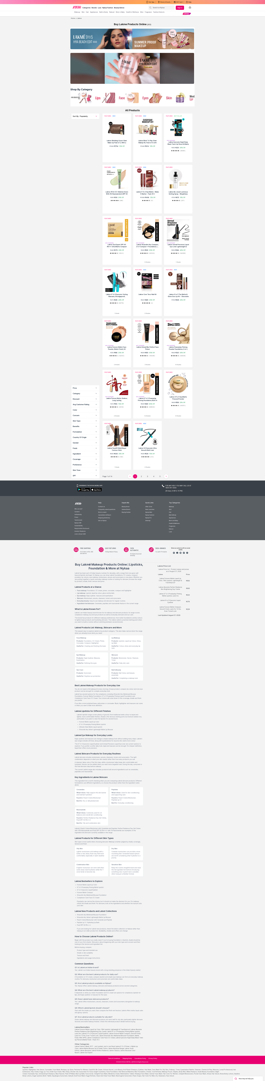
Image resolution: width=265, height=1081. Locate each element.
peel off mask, (70, 1074)
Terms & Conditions (114, 1058)
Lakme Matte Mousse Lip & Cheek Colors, (93, 1048)
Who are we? (78, 509)
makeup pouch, (167, 1072)
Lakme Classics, (114, 1050)
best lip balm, (80, 1074)
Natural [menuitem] (111, 12)
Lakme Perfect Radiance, (100, 1050)
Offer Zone (148, 506)
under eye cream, (55, 1072)
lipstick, (25, 1069)
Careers (77, 511)
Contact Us (101, 506)
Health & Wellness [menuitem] (132, 12)
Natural (171, 529)
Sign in (179, 8)
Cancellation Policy (140, 1058)
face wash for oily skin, (160, 1069)
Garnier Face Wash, (156, 1074)
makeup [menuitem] (77, 12)
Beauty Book (125, 506)
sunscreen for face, (86, 1072)
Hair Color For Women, (170, 1074)
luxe (99, 8)
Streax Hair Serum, (213, 1074)
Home (73, 18)
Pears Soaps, (137, 1076)
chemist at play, (206, 1069)
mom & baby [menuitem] (120, 12)
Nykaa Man (148, 512)
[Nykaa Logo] (77, 7)
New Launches (149, 509)
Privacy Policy (153, 1058)
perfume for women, (81, 1069)
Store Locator (102, 512)
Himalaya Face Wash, (142, 1074)
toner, (178, 1069)
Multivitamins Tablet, (127, 1074)
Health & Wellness (174, 523)
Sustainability (79, 525)
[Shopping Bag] (190, 7)
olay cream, (35, 1072)
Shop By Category (81, 89)
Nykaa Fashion (107, 8)
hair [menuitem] (87, 12)
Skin (170, 509)
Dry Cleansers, (161, 1076)
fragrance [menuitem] (148, 12)
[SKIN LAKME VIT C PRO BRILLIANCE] (175, 98)
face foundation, (112, 1072)
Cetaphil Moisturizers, (186, 1074)
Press (76, 517)
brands (94, 8)
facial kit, (92, 1069)
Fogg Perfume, (91, 1076)
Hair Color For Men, (148, 1076)
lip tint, (46, 1072)
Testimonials (78, 520)
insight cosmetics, (100, 1072)
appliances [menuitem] (94, 12)
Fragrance (172, 526)
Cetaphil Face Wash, (101, 1074)
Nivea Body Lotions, (227, 1074)
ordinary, (172, 1069)
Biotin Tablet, (47, 1076)
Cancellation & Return (104, 515)
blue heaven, (60, 1074)
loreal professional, (226, 1069)
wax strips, (66, 1072)
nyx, (36, 1074)
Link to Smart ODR (80, 534)
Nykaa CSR (78, 523)
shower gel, (74, 1072)
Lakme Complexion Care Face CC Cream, (101, 1038)
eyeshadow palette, (187, 1069)
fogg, (41, 1072)
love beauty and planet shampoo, (126, 1069)
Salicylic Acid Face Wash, (76, 1076)
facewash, (31, 1074)
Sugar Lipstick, (37, 1076)
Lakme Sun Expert (86, 1052)
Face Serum (170, 1076)
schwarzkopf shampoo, (47, 1074)
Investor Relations (80, 531)
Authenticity (78, 514)
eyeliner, (141, 1069)
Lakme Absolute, (85, 1050)
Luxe (170, 531)
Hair (170, 512)
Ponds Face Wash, (200, 1074)
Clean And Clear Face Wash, (105, 1076)
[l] (132, 39)
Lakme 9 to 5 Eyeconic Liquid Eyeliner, (95, 1033)
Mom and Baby (173, 520)
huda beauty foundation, (206, 1072)
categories (86, 8)
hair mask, (148, 1069)
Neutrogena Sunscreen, (124, 1076)
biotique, (64, 1069)
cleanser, (198, 1069)
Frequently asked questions (106, 509)
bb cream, (99, 1069)
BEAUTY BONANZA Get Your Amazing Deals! (90, 2)
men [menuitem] (141, 12)
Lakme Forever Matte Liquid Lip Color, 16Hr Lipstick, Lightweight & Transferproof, (102, 1029)
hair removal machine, (126, 1072)
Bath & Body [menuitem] (103, 12)
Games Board (126, 509)
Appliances (172, 518)
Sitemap (147, 520)
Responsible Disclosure (82, 528)
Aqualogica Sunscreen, (60, 1076)
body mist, (182, 1072)
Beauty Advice (119, 8)
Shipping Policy (127, 1058)
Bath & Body (172, 515)
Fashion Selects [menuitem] (158, 12)
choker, (149, 1072)
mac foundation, (140, 1072)
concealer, (48, 1069)
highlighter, (32, 1069)
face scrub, (89, 1074)
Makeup (171, 506)
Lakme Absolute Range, (116, 1048)
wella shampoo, (191, 1072)
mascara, (216, 1069)
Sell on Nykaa (102, 520)
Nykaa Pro (148, 518)
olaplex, (175, 1072)
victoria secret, (108, 1069)
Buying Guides (126, 512)
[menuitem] (186, 14)
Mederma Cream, (114, 1074)
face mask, (56, 1069)
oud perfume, (156, 1072)
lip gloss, (70, 1069)
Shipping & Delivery (104, 518)
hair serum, (40, 1069)
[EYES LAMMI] (151, 98)
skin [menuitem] (83, 12)
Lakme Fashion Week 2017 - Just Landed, (89, 1046)
